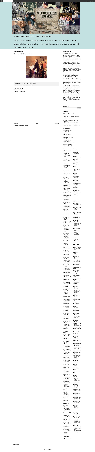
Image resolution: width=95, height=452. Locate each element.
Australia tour (76, 339)
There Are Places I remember (69, 142)
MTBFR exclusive (77, 210)
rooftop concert (77, 370)
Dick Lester (66, 243)
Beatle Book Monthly (76, 382)
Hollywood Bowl (77, 352)
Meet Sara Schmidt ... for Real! (23, 47)
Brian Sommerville (66, 231)
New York (76, 314)
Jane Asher (66, 185)
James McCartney (67, 184)
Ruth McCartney (67, 320)
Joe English (66, 279)
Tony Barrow (66, 324)
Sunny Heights (77, 320)
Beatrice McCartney (66, 175)
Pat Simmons (66, 372)
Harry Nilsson (66, 264)
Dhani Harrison (67, 178)
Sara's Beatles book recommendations (26, 44)
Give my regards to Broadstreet (77, 248)
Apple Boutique (77, 150)
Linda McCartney (67, 192)
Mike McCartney (67, 300)
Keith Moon (66, 280)
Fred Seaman (66, 257)
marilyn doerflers (67, 425)
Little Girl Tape (67, 363)
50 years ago (76, 201)
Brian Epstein (66, 228)
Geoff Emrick (66, 258)
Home (16, 41)
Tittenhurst (76, 321)
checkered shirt (77, 164)
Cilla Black (66, 236)
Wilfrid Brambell (77, 261)
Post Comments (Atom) (23, 125)
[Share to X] (32, 83)
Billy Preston (66, 225)
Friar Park (76, 297)
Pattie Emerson (67, 374)
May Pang (66, 196)
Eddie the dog (66, 248)
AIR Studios (76, 270)
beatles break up (77, 325)
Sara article (76, 216)
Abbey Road (76, 271)
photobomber (66, 426)
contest (75, 227)
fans (65, 398)
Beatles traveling (77, 204)
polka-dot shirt (77, 181)
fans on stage (66, 400)
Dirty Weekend (77, 290)
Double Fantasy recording (77, 292)
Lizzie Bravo (66, 364)
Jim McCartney (67, 272)
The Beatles (66, 165)
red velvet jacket (77, 183)
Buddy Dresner (67, 233)
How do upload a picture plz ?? (70, 120)
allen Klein (66, 328)
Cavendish (76, 285)
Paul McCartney (67, 155)
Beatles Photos (67, 131)
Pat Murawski (66, 371)
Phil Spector (66, 310)
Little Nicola (76, 256)
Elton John (66, 253)
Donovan (66, 244)
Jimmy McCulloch (67, 276)
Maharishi (66, 293)
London (75, 309)
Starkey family (66, 206)
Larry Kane (66, 286)
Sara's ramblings (77, 223)
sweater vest (76, 190)
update (75, 232)
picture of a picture (66, 433)
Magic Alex (66, 292)
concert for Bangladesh (76, 368)
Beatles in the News (68, 130)
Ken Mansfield (67, 282)
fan (64, 389)
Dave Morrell (66, 345)
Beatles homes (77, 282)
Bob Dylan (66, 226)
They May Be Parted (68, 144)
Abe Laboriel (66, 215)
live (75, 369)
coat (75, 166)
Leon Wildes (66, 289)
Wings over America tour (76, 362)
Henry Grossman (67, 412)
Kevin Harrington (67, 283)
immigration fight (77, 327)
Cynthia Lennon (67, 177)
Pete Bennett (66, 303)
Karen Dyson (66, 357)
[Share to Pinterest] (35, 83)
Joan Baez (66, 278)
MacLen (75, 400)
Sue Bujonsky (66, 380)
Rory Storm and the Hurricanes (67, 317)
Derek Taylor (66, 240)
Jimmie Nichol (67, 273)
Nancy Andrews (67, 199)
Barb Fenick (66, 337)
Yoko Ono (66, 209)
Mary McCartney (67, 193)
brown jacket (76, 162)
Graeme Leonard (67, 350)
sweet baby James (67, 125)
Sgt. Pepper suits (77, 157)
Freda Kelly (66, 348)
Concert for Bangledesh (76, 345)
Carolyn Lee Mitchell (66, 342)
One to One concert (76, 357)
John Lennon (66, 153)
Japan (75, 302)
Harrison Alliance (77, 397)
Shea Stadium (77, 360)
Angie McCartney (67, 221)
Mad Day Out (66, 415)
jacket (75, 173)
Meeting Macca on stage (77, 214)
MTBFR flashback (77, 212)
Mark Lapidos (66, 367)
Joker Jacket (76, 155)
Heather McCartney (66, 181)
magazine (76, 425)
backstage (76, 364)
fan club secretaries (66, 393)
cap (75, 163)
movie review (76, 264)
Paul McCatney (67, 160)
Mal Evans (66, 295)
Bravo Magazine (77, 390)
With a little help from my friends (77, 422)
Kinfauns (76, 306)
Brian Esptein (66, 229)
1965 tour (76, 336)
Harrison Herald (77, 398)
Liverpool (76, 307)
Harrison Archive (67, 134)
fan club (65, 390)
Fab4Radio (66, 133)
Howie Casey (66, 268)
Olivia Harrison (67, 202)
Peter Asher (66, 307)
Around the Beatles (76, 243)
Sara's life (76, 221)
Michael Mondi (67, 416)
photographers (67, 429)
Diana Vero (66, 241)
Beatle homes (77, 280)
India (75, 300)
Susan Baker (66, 381)
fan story (65, 397)
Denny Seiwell (67, 239)
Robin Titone (66, 378)
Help (75, 249)
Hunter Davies (67, 269)
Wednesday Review (76, 225)
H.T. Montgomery (67, 352)
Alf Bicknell (66, 219)
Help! (75, 251)
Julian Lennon (67, 188)
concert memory (67, 388)
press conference (77, 328)
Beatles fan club (67, 338)
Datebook (76, 392)
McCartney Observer (76, 406)
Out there (76, 359)
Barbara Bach (66, 173)
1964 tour (76, 333)
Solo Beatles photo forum (69, 138)
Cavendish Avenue (76, 287)
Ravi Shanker (66, 313)
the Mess (76, 432)
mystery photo (77, 228)
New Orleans (76, 313)
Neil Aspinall (66, 302)
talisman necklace (77, 193)
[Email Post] (27, 83)
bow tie (75, 160)
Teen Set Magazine (76, 413)
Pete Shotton (66, 306)
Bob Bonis (66, 405)
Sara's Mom (76, 218)
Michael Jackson (67, 299)
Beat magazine (77, 380)
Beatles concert (77, 340)
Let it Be (75, 254)
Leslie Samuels (67, 360)
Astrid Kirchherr (67, 222)
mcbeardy (76, 177)
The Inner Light (77, 416)
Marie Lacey (66, 365)
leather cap (76, 176)
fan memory (66, 396)
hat (75, 170)
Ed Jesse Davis (67, 246)
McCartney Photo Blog (68, 137)
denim (75, 167)
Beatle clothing (77, 152)
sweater (75, 188)
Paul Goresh (66, 422)
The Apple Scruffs (67, 140)
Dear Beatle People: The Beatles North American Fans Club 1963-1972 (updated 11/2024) (48, 41)
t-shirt (75, 191)
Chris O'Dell (66, 234)
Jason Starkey (67, 186)
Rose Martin (66, 318)
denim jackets (77, 169)
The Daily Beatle (67, 141)
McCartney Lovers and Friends (77, 402)
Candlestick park (77, 343)
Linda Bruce (66, 361)
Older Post (57, 123)
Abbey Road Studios (76, 274)
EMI (75, 294)
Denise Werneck (67, 346)
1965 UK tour (76, 334)
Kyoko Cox (66, 189)
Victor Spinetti (77, 260)
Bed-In (75, 283)
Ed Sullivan (66, 247)
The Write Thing (77, 417)
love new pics (66, 116)
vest (75, 194)
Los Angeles (76, 310)
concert (75, 365)
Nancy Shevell (67, 200)
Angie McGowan (67, 334)
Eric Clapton (66, 254)
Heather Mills (66, 182)
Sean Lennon (66, 205)
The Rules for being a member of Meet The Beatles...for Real (60, 44)
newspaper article (77, 430)
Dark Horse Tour (77, 347)
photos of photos (67, 430)
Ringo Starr (66, 162)
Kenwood (66, 135)
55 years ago (76, 203)
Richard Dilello (67, 314)
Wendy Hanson (67, 327)
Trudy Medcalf (67, 382)
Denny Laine (66, 237)
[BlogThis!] (31, 83)
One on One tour (77, 355)
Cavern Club (76, 288)
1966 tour (76, 337)
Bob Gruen (66, 406)
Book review (76, 206)
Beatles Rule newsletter (76, 387)
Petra (65, 375)
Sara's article (76, 220)
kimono (75, 174)
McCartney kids (67, 198)
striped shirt (76, 187)
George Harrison (67, 150)
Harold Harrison (67, 261)
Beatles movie (77, 244)
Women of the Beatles (68, 145)
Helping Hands (77, 299)
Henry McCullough (66, 266)
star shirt (76, 184)
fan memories (66, 394)
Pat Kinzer (66, 370)
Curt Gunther (66, 408)
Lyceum (75, 353)
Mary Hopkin (66, 297)
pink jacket (76, 180)
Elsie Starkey (66, 251)
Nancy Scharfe (67, 368)
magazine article (77, 426)
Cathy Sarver (66, 343)
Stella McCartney (67, 208)
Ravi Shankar (66, 311)
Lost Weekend (77, 311)
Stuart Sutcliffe (67, 321)
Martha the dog (67, 296)
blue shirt (76, 159)
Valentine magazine (76, 420)
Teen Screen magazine (76, 411)
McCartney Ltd (77, 403)
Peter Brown (66, 309)
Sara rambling (77, 217)
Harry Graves (66, 263)
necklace (76, 179)
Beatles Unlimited (77, 389)
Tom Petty (66, 322)
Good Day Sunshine (76, 395)
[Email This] (29, 83)
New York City (77, 316)
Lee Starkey (66, 191)
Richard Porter (67, 377)
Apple (75, 279)
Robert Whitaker (67, 423)
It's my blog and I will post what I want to (77, 208)
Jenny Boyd (66, 271)
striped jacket (76, 186)
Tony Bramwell (67, 325)
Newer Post (16, 123)
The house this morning (68, 122)
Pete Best (66, 304)
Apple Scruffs (66, 335)
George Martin (67, 260)
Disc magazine (77, 393)
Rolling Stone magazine (76, 408)
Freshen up (76, 348)
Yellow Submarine (77, 263)
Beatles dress (76, 153)
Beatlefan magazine (76, 385)
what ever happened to (76, 234)
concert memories (67, 386)
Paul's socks (76, 156)
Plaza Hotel (76, 317)
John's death (76, 303)
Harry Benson (66, 411)
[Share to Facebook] (33, 83)
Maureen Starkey (67, 195)
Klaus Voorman (67, 285)
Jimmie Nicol (66, 275)
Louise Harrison (67, 290)
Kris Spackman (67, 358)
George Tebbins (67, 349)
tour (75, 372)
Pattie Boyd (66, 203)
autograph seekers (66, 385)
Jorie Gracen (66, 353)
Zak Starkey (66, 210)
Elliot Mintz (66, 250)
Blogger (49, 449)
